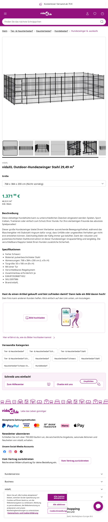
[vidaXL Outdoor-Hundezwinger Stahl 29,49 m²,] (54, 88)
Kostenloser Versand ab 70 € (57, 3)
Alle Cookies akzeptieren (59, 497)
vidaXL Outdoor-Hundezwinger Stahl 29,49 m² (38, 167)
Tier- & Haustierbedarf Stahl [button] (73, 351)
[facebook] (4, 451)
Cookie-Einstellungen (59, 511)
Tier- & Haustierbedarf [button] (14, 351)
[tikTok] (21, 451)
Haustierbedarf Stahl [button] (90, 358)
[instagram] (10, 451)
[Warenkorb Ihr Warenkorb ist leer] (102, 13)
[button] (54, 474)
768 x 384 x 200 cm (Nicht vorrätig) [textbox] (23, 183)
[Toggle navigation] (5, 14)
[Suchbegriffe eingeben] (102, 21)
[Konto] (87, 13)
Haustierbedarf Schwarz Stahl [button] (17, 365)
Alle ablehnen (59, 504)
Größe (5, 176)
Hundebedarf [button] (41, 365)
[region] (35, 504)
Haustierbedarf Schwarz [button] (65, 358)
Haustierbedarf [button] (42, 358)
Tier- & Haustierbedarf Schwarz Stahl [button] (18, 358)
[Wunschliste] (94, 13)
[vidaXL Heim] (46, 14)
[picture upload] (70, 317)
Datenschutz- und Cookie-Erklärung (23, 513)
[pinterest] (15, 451)
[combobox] (54, 21)
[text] (11, 196)
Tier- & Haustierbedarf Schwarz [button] (43, 351)
